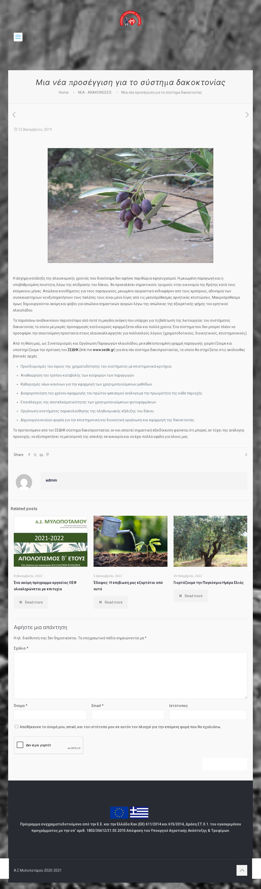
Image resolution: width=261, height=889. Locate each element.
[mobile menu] (18, 37)
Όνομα (20, 706)
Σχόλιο (21, 648)
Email (97, 706)
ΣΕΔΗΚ (73, 350)
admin (51, 480)
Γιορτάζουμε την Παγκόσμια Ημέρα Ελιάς (209, 583)
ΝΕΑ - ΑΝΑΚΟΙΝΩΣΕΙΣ (95, 92)
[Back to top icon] (242, 870)
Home (64, 92)
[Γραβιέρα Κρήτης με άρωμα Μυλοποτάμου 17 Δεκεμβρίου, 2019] (256, 868)
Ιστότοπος (178, 706)
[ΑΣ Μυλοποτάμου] (131, 18)
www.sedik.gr (103, 350)
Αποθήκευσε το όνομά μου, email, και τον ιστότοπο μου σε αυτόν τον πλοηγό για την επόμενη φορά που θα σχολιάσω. (120, 727)
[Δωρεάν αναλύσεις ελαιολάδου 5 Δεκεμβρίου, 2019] (4, 868)
